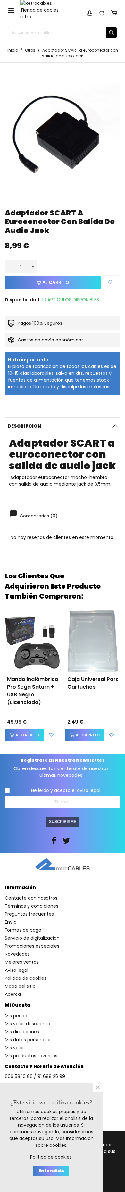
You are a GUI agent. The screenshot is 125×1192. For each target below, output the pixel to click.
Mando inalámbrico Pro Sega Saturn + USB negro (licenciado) (32, 691)
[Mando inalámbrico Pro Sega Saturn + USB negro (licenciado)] (32, 641)
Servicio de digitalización (32, 938)
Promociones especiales (32, 946)
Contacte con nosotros (31, 898)
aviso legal (88, 790)
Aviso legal (16, 970)
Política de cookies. (51, 1157)
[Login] (90, 12)
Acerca (13, 994)
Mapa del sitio (20, 986)
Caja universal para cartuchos (93, 683)
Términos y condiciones (31, 906)
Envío (11, 922)
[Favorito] (110, 281)
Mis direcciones (22, 1031)
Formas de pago (23, 930)
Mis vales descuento (27, 1023)
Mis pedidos (18, 1015)
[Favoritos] (102, 12)
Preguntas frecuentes (29, 914)
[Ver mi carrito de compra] (114, 12)
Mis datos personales (28, 1040)
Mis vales (15, 1048)
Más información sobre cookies (65, 1141)
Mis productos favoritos (31, 1056)
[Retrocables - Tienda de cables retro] (43, 10)
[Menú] (11, 10)
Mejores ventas (22, 962)
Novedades (17, 954)
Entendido (51, 1171)
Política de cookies (25, 978)
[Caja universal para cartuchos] (92, 641)
